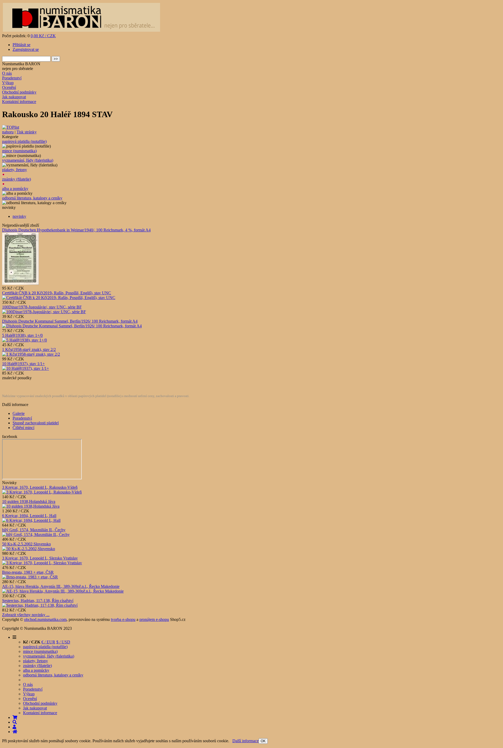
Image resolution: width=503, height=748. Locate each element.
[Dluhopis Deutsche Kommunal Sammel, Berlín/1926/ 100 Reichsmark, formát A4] (72, 326)
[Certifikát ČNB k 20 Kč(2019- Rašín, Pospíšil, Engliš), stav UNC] (58, 297)
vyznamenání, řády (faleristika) (27, 160)
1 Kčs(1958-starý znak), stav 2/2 (29, 349)
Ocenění (9, 87)
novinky (19, 216)
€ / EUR (48, 642)
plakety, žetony (14, 169)
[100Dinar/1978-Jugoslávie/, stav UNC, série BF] (44, 312)
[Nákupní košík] (15, 717)
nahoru (8, 132)
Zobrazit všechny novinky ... (26, 615)
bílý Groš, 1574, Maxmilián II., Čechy (33, 530)
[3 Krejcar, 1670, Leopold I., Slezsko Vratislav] (42, 563)
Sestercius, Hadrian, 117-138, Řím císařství (37, 600)
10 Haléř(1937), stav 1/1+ (23, 363)
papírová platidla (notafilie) (24, 141)
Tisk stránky (27, 132)
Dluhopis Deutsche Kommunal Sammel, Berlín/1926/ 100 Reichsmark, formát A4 (70, 321)
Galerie (19, 413)
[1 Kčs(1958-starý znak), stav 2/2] (31, 354)
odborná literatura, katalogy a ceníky (32, 198)
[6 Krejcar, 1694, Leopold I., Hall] (31, 520)
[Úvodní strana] (15, 731)
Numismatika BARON (21, 64)
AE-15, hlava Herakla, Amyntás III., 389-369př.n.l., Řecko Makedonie (60, 586)
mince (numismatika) (19, 151)
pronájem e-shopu (154, 619)
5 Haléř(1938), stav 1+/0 (22, 335)
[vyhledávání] (15, 722)
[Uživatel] (14, 727)
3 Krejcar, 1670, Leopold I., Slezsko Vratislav (40, 558)
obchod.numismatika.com (45, 619)
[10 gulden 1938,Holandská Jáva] (30, 506)
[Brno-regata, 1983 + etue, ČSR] (30, 577)
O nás (7, 73)
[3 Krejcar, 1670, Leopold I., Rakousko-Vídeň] (42, 492)
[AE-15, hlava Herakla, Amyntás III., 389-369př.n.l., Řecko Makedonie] (63, 591)
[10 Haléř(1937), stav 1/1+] (25, 368)
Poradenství (11, 78)
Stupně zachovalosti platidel (36, 423)
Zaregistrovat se (26, 49)
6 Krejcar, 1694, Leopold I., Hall (29, 515)
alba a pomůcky (15, 188)
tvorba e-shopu (123, 619)
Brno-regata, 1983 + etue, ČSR (28, 572)
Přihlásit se (21, 44)
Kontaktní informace (19, 101)
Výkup (8, 82)
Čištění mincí (23, 427)
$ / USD (63, 642)
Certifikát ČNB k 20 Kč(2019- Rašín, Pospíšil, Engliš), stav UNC (56, 293)
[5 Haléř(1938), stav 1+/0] (24, 340)
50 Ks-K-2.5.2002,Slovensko (26, 544)
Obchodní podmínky (19, 92)
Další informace (245, 741)
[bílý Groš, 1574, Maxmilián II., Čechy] (36, 534)
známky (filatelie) (16, 179)
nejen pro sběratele (17, 68)
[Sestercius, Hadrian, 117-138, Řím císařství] (40, 605)
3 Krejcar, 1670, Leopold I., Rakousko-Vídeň (40, 487)
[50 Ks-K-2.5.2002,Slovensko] (28, 548)
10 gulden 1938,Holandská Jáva (28, 501)
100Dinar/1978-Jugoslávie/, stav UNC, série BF (42, 307)
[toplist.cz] (10, 127)
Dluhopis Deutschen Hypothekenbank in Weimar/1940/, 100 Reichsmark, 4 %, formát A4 (76, 230)
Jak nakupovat (14, 97)
